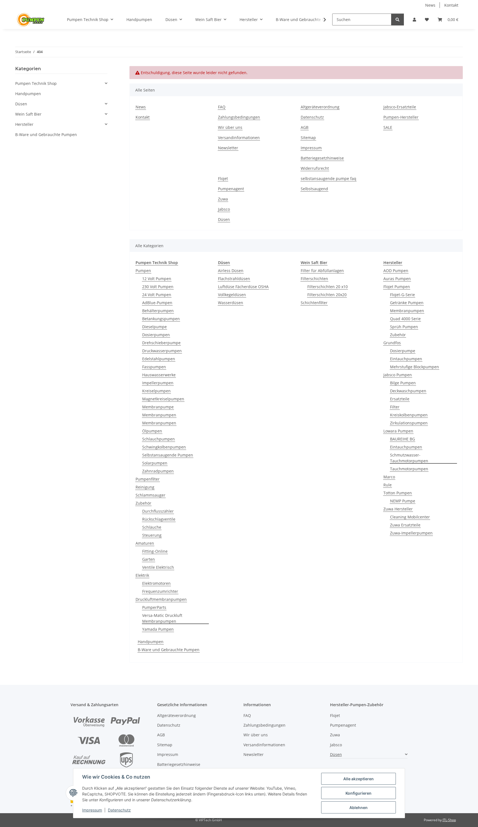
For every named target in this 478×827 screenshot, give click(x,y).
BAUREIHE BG (402, 439)
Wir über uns (230, 127)
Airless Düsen (230, 270)
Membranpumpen (159, 415)
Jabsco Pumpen (397, 374)
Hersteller (24, 124)
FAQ (221, 106)
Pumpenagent (231, 188)
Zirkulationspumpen (409, 423)
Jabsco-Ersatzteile (399, 106)
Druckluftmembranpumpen (161, 599)
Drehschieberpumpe (161, 342)
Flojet (223, 178)
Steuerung (152, 535)
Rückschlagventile (158, 519)
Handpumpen (150, 641)
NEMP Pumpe (402, 500)
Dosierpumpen (156, 334)
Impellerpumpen (157, 382)
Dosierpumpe (402, 350)
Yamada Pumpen (158, 629)
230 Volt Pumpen (157, 286)
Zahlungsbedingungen (239, 117)
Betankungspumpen (161, 318)
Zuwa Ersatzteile (405, 525)
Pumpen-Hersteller (401, 117)
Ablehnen (358, 807)
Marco (389, 476)
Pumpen (143, 270)
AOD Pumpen (395, 270)
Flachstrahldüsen (234, 278)
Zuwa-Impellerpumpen (411, 533)
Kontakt (451, 5)
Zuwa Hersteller (398, 509)
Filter (394, 406)
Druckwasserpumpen (162, 350)
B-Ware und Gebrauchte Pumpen (168, 649)
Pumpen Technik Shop (36, 83)
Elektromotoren (156, 583)
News (430, 5)
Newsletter (228, 147)
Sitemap (308, 137)
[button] (414, 19)
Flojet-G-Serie (402, 294)
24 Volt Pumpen (156, 294)
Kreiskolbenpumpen (409, 415)
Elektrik (142, 575)
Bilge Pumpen (403, 382)
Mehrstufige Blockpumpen (414, 366)
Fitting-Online (155, 551)
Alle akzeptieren (358, 778)
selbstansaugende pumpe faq (328, 178)
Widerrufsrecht (315, 168)
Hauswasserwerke (159, 374)
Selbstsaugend (314, 188)
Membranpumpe (158, 406)
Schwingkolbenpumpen (164, 447)
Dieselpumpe (154, 326)
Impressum (92, 810)
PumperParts (154, 607)
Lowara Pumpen (398, 431)
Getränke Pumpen (407, 302)
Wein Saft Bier (28, 114)
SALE (387, 127)
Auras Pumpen (397, 278)
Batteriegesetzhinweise (322, 158)
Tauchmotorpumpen (409, 468)
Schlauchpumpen (158, 439)
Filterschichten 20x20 (327, 294)
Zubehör (143, 503)
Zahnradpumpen (158, 471)
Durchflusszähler (158, 511)
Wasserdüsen (230, 302)
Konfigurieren (358, 793)
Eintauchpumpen (406, 358)
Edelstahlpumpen (158, 358)
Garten (148, 559)
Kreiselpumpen (156, 390)
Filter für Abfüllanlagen (322, 270)
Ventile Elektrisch (158, 567)
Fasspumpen (154, 366)
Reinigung (145, 487)
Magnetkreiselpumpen (163, 398)
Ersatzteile (399, 398)
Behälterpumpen (158, 310)
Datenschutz (119, 810)
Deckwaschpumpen (408, 390)
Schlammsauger (150, 495)
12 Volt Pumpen (156, 278)
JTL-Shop (449, 820)
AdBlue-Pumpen (157, 302)
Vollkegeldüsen (232, 294)
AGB (304, 127)
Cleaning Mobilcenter (410, 517)
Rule (387, 484)
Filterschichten (314, 278)
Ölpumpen (152, 431)
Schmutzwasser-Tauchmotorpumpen (409, 457)
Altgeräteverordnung (320, 106)
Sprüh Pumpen (404, 326)
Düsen (224, 219)
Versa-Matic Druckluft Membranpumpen (162, 618)
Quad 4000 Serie (405, 318)
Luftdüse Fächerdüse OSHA (243, 286)
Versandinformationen (239, 137)
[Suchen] (397, 19)
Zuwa (223, 199)
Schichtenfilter (314, 302)
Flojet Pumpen (396, 286)
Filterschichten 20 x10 (327, 286)
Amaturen (145, 543)
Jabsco (224, 209)
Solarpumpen (154, 463)
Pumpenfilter (148, 479)
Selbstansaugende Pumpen (167, 455)
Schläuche (151, 527)
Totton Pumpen (397, 492)
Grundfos (392, 342)
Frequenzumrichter (160, 591)
